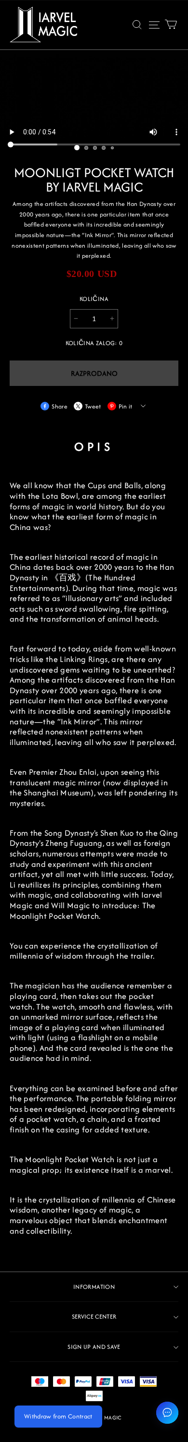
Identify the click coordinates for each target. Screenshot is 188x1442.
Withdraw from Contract (58, 1416)
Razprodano (94, 373)
